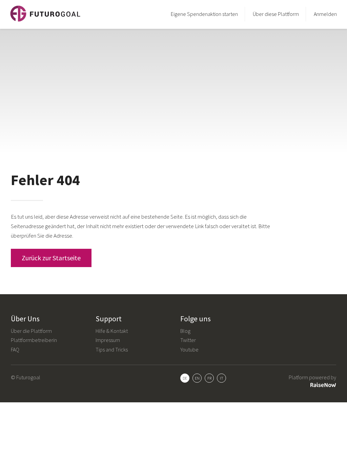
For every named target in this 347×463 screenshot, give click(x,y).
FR (209, 378)
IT (221, 378)
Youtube (189, 349)
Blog (185, 330)
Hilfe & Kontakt (112, 330)
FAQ (15, 349)
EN (197, 378)
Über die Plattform (31, 330)
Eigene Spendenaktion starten (204, 14)
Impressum (108, 340)
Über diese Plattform (276, 14)
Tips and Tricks (112, 349)
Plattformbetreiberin (34, 340)
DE (185, 378)
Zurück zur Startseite (51, 258)
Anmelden (325, 14)
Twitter (188, 340)
